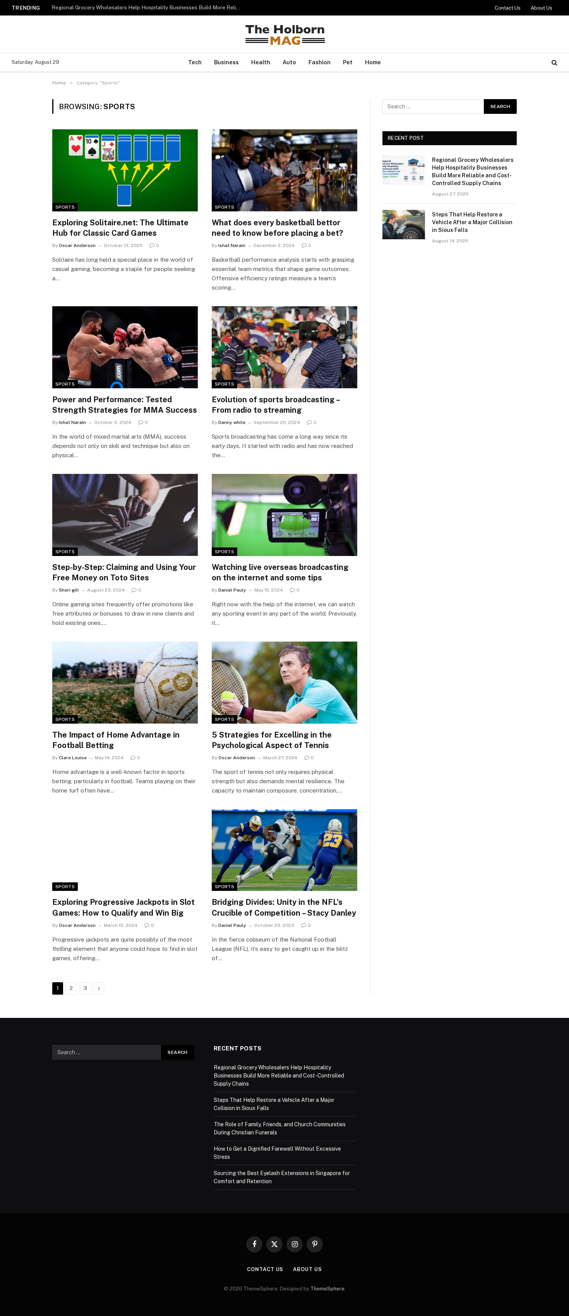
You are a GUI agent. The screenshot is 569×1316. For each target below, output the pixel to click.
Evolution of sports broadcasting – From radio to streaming (275, 405)
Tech (195, 62)
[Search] (553, 62)
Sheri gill (69, 590)
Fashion (319, 62)
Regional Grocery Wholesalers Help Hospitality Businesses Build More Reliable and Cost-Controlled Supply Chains (473, 171)
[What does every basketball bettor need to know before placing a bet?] (284, 170)
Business (226, 62)
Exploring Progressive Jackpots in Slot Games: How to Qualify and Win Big (123, 907)
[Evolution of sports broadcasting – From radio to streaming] (284, 347)
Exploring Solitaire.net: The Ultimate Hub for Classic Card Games (120, 228)
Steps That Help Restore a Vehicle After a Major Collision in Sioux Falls (138, 7)
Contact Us (508, 8)
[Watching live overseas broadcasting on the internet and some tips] (284, 515)
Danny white (231, 422)
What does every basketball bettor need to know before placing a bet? (277, 228)
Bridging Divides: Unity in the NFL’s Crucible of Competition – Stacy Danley (284, 907)
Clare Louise (73, 757)
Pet (348, 62)
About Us (541, 8)
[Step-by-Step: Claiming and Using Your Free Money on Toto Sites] (125, 515)
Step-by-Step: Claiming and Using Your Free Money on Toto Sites (124, 572)
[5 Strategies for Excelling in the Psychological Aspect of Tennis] (284, 683)
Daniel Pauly (232, 590)
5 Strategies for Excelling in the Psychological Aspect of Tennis (272, 740)
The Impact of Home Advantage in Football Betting (116, 740)
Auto (289, 62)
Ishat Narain (231, 245)
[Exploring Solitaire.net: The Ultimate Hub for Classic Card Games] (125, 170)
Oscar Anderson (77, 245)
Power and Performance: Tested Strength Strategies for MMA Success (124, 405)
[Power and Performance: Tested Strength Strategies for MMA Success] (125, 347)
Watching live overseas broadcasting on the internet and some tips (280, 572)
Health (260, 62)
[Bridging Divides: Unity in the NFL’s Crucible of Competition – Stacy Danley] (284, 850)
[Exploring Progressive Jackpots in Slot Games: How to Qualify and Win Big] (125, 850)
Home (373, 62)
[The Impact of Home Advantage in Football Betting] (125, 683)
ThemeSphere (327, 1289)
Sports (65, 207)
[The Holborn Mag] (284, 34)
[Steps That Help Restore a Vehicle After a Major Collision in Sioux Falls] (403, 224)
